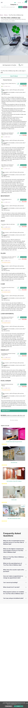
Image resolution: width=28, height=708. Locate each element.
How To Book (14, 76)
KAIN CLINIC (14, 499)
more (2, 72)
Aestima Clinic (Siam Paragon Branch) (14, 441)
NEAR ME (25, 7)
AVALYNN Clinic (14, 462)
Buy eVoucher (23, 83)
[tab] (14, 89)
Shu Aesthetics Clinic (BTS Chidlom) (14, 481)
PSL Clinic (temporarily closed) (14, 518)
